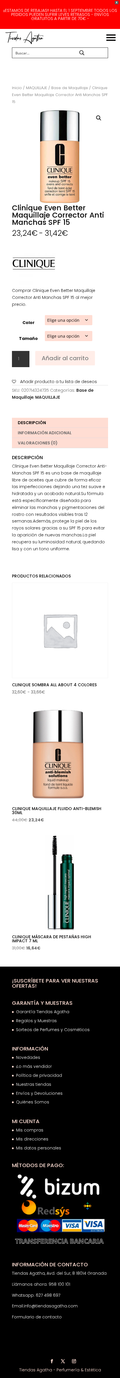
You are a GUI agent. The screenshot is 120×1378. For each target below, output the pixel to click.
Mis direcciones (32, 1139)
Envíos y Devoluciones (40, 1093)
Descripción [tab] (32, 423)
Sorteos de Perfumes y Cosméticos (53, 1030)
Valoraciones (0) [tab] (38, 443)
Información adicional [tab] (45, 433)
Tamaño (28, 338)
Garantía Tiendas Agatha (42, 1012)
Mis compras (29, 1130)
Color (28, 322)
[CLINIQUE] (34, 265)
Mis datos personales (38, 1148)
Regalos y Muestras (36, 1021)
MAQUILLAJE (36, 88)
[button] (98, 118)
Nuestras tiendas (34, 1084)
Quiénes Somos (32, 1102)
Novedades (28, 1057)
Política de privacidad (39, 1075)
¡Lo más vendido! (34, 1066)
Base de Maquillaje (69, 88)
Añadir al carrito (65, 358)
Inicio (17, 88)
